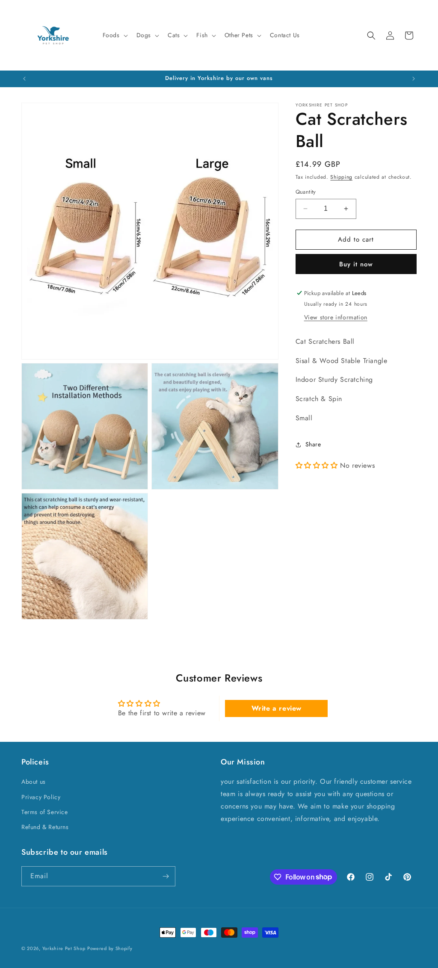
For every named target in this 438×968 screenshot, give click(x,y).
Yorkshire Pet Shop (64, 948)
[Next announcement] (413, 79)
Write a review (277, 708)
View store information (335, 317)
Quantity (306, 192)
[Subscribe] (165, 876)
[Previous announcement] (24, 79)
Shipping (341, 177)
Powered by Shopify (110, 948)
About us (33, 781)
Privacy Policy (40, 797)
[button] (114, 35)
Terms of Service (44, 812)
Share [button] (313, 444)
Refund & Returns (45, 827)
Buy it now (356, 264)
